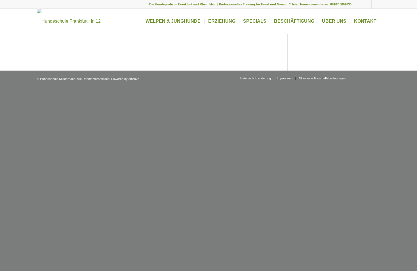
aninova (134, 79)
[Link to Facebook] (359, 4)
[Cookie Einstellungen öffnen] (12, 263)
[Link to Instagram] (367, 4)
